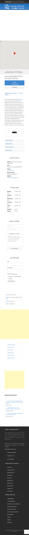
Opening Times (8, 143)
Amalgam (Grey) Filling (11, 506)
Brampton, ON (10, 480)
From (8, 261)
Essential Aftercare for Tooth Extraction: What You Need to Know (13, 408)
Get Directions (8, 150)
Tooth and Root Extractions (12, 511)
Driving (15, 274)
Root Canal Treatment (11, 509)
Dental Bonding (10, 347)
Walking (10, 278)
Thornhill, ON (9, 475)
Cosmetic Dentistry (11, 344)
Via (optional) (10, 267)
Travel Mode (9, 273)
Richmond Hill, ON (11, 470)
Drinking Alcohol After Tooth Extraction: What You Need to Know (14, 414)
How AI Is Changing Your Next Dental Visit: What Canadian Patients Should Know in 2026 (14, 402)
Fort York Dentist (10, 459)
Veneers (9, 517)
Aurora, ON (9, 477)
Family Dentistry (10, 352)
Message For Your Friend (14, 233)
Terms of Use (13, 449)
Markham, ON (10, 483)
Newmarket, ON (10, 485)
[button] (14, 53)
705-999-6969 (10, 170)
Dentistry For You (10, 455)
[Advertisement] (14, 25)
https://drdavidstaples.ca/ (13, 177)
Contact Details (9, 140)
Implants (9, 519)
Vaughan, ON (10, 488)
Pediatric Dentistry (11, 357)
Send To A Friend (9, 147)
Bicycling (11, 276)
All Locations (10, 491)
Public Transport (17, 276)
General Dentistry (10, 355)
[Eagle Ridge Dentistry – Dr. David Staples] (14, 94)
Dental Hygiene (10, 350)
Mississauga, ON (10, 472)
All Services (9, 522)
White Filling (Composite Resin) (13, 503)
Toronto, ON (9, 467)
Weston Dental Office (11, 452)
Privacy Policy (7, 449)
